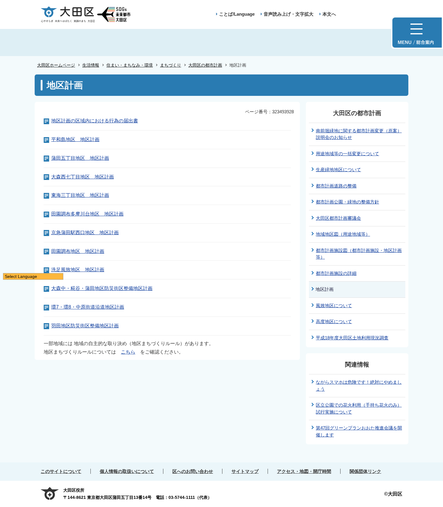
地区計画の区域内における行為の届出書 (94, 120)
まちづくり (170, 65)
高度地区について (334, 321)
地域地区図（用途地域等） (343, 234)
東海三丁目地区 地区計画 (80, 195)
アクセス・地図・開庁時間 (304, 471)
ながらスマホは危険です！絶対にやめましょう (359, 385)
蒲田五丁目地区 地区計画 (80, 158)
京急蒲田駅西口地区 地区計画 (85, 232)
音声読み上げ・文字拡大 (288, 14)
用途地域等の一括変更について (347, 153)
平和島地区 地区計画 (75, 139)
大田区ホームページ (56, 65)
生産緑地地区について (338, 169)
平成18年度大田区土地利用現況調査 (352, 337)
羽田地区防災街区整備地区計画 (85, 325)
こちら (128, 351)
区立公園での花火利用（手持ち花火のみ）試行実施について (359, 408)
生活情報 (90, 65)
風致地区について (334, 305)
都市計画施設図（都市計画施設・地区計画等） (359, 254)
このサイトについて (61, 471)
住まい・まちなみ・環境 (129, 65)
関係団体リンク (365, 471)
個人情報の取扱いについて (127, 471)
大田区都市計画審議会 (338, 218)
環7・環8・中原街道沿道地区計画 (87, 307)
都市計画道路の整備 (336, 185)
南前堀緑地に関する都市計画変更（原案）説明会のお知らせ (359, 134)
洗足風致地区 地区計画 (77, 269)
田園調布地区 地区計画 (77, 251)
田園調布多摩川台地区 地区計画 (87, 213)
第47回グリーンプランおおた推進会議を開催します (359, 431)
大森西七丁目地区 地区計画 (82, 176)
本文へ (329, 14)
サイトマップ (245, 471)
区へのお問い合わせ (192, 471)
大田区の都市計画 (205, 65)
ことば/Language (237, 14)
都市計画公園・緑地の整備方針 (347, 201)
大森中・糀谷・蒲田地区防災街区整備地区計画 (101, 288)
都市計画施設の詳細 (336, 273)
